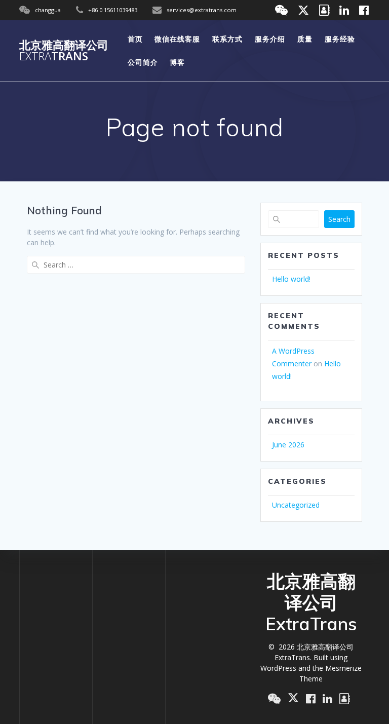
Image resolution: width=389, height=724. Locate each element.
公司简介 (143, 62)
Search (339, 219)
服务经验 (340, 39)
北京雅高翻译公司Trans (63, 51)
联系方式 (227, 39)
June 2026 (288, 444)
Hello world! (291, 279)
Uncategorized (296, 505)
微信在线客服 (177, 39)
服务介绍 (270, 39)
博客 (177, 62)
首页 (135, 39)
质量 (305, 39)
